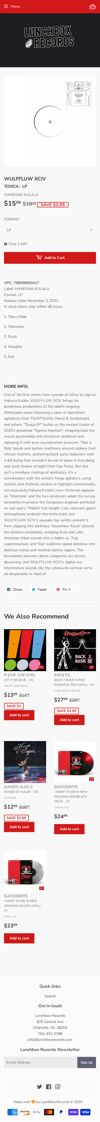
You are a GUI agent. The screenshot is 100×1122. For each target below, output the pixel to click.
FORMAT (11, 219)
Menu (15, 6)
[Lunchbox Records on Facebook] (48, 1087)
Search (50, 996)
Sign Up (87, 1062)
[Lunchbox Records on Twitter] (39, 1087)
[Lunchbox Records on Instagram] (58, 1087)
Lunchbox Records (55, 1102)
